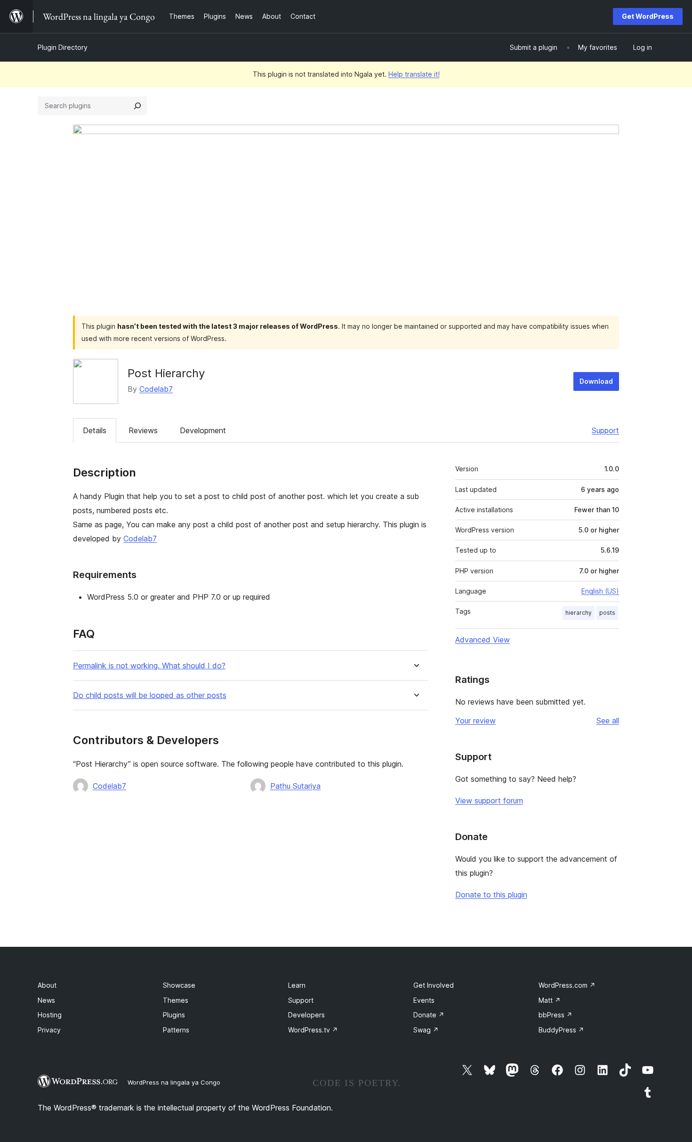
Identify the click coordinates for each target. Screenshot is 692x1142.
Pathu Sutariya (295, 786)
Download (596, 381)
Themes (175, 1000)
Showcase (179, 985)
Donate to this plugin (491, 894)
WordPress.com (567, 985)
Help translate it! (414, 74)
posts (607, 612)
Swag (426, 1030)
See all (607, 720)
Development (203, 430)
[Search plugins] (137, 105)
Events (424, 1000)
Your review (475, 720)
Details (94, 430)
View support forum (489, 800)
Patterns (176, 1030)
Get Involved (433, 985)
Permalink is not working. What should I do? (149, 665)
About (47, 985)
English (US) (600, 591)
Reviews (143, 430)
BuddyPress (561, 1030)
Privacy (49, 1030)
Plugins (174, 1015)
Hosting (50, 1015)
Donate (428, 1015)
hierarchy (578, 612)
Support (605, 430)
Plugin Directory (63, 47)
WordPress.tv (313, 1030)
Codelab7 (156, 389)
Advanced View (482, 639)
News (46, 1000)
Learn (297, 985)
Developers (306, 1015)
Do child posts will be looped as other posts (149, 695)
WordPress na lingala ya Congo (174, 1082)
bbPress (555, 1015)
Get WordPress (648, 16)
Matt (550, 1000)
